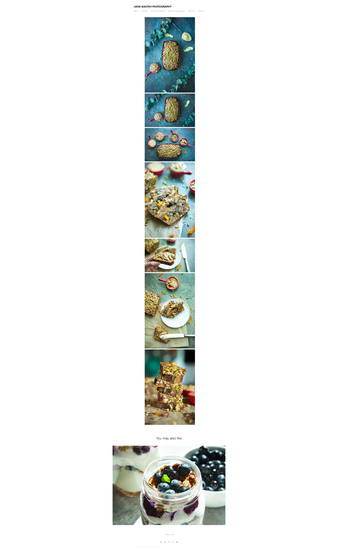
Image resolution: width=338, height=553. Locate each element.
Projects (191, 11)
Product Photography (176, 11)
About (136, 11)
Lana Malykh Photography (153, 6)
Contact (201, 11)
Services (144, 11)
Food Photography (158, 11)
